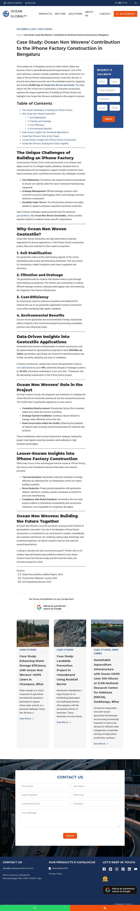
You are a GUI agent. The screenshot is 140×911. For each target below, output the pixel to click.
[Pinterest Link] (123, 869)
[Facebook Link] (104, 869)
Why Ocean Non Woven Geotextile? (39, 113)
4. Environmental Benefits (40, 128)
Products (45, 14)
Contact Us (12, 862)
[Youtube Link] (135, 869)
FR (123, 3)
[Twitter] (110, 869)
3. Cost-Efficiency (36, 125)
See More (25, 718)
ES (126, 3)
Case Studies (14, 3)
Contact (105, 14)
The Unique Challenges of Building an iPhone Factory (47, 110)
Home (19, 35)
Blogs (32, 3)
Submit (108, 119)
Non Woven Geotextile (62, 85)
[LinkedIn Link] (129, 869)
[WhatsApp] (35, 908)
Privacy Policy (55, 874)
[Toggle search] (135, 3)
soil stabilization (25, 367)
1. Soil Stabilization (37, 117)
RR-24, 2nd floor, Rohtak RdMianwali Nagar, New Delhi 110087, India (22, 877)
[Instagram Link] (116, 869)
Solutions (75, 14)
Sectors (60, 14)
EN (119, 3)
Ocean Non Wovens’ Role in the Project (40, 136)
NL (116, 3)
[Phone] (105, 908)
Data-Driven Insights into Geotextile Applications (45, 132)
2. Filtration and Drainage (39, 121)
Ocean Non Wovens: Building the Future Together (45, 143)
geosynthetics (23, 215)
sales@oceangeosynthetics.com (18, 868)
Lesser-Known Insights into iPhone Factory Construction (49, 140)
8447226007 (127, 14)
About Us (89, 14)
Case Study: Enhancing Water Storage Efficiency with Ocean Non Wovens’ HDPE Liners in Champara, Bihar (32, 670)
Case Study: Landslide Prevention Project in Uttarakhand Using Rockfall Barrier (67, 670)
